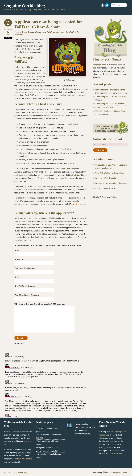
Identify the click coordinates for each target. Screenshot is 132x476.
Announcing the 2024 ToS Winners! (110, 103)
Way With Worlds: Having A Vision (109, 173)
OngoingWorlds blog (24, 5)
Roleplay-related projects (37, 32)
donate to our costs (115, 453)
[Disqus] (46, 384)
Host (16, 250)
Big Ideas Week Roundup (106, 178)
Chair (16, 277)
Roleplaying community (55, 32)
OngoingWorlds (99, 64)
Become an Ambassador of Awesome (111, 183)
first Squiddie (78, 175)
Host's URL (19, 259)
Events (24, 32)
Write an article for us (23, 458)
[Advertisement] (110, 220)
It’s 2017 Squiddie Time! (105, 188)
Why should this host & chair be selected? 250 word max (39, 304)
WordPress (104, 472)
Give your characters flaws (47, 447)
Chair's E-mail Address (24, 286)
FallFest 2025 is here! (104, 107)
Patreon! (114, 197)
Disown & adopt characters (47, 450)
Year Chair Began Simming (26, 295)
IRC (78, 32)
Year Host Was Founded (25, 268)
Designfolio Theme (119, 472)
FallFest (73, 32)
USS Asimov (60, 168)
